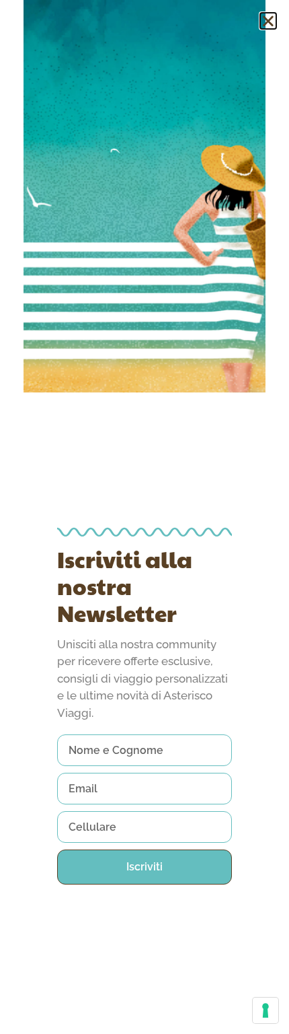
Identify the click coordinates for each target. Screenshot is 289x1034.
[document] (144, 517)
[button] (268, 20)
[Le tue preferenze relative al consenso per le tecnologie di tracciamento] (265, 1010)
